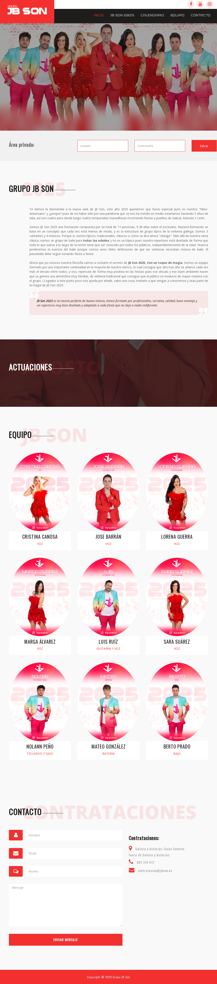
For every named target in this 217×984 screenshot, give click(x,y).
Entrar (204, 146)
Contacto (201, 15)
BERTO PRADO (177, 746)
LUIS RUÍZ (108, 641)
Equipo (178, 15)
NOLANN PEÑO (40, 746)
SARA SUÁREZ (177, 641)
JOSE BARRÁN (108, 536)
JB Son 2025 (122, 15)
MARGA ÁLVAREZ (40, 641)
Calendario (152, 15)
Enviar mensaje (65, 939)
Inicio (99, 15)
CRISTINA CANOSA (40, 536)
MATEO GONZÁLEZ (108, 746)
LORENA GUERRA (177, 536)
